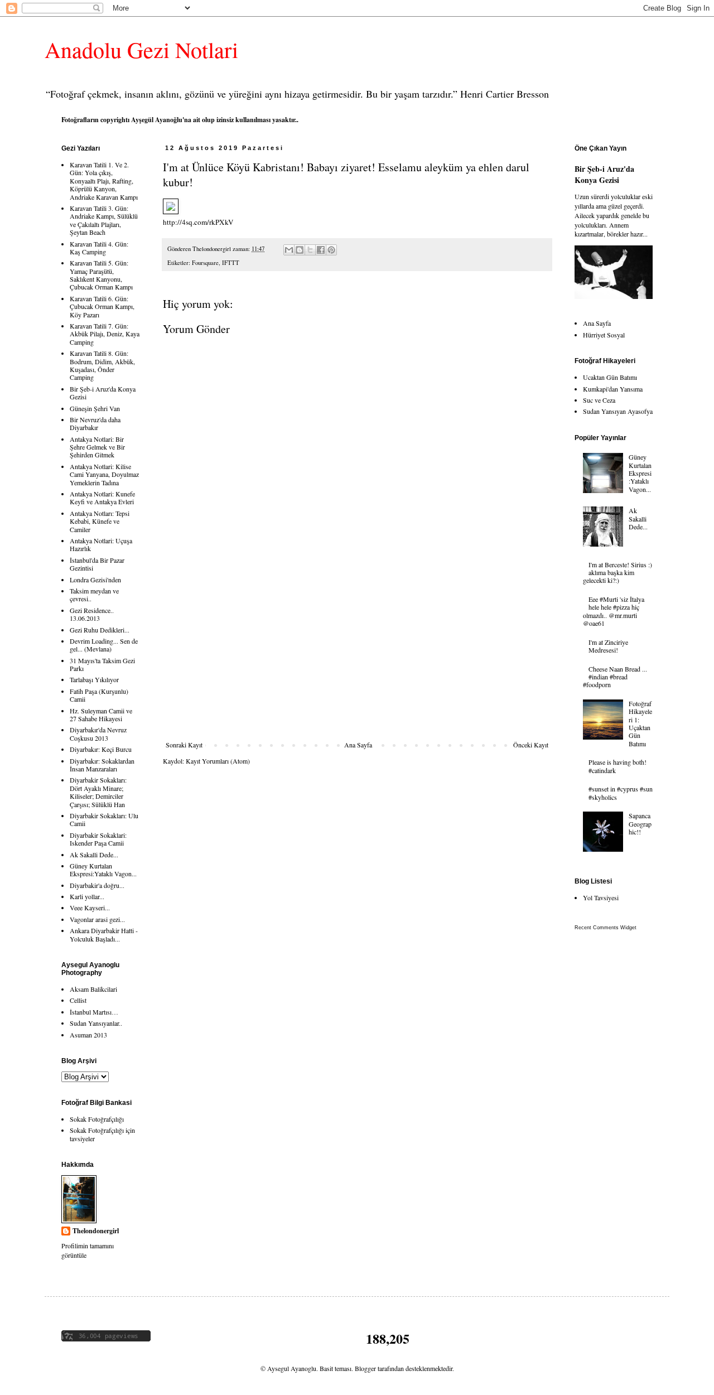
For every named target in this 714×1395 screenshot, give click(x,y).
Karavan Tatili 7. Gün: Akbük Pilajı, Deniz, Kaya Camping (104, 333)
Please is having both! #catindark (617, 765)
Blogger (365, 1368)
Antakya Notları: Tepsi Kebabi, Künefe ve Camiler (99, 521)
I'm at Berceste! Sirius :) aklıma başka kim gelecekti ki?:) (617, 572)
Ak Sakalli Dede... (94, 854)
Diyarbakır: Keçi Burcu (101, 749)
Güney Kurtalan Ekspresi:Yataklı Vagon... (103, 869)
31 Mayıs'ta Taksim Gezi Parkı (102, 664)
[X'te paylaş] (310, 249)
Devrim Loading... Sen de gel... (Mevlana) (104, 644)
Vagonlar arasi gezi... (97, 919)
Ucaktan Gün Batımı (610, 377)
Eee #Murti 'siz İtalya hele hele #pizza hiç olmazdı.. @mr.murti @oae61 (613, 611)
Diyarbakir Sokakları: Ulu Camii (104, 819)
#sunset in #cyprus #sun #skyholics (620, 792)
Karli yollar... (87, 896)
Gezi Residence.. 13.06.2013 (92, 614)
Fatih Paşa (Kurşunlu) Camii (99, 695)
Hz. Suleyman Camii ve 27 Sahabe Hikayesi (101, 714)
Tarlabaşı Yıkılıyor (94, 679)
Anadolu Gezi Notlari (141, 49)
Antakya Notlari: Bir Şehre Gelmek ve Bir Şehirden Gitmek (97, 447)
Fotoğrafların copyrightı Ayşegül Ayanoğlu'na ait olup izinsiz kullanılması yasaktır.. (179, 119)
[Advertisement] (357, 657)
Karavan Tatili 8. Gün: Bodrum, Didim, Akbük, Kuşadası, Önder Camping (102, 365)
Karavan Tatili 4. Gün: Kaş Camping (99, 247)
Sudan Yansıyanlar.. (96, 1023)
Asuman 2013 (88, 1034)
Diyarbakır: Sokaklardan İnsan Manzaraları (102, 764)
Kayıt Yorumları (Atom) (218, 760)
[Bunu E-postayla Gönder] (289, 249)
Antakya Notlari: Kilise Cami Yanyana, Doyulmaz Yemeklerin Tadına (104, 474)
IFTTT (230, 263)
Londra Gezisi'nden (95, 579)
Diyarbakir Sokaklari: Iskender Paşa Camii (98, 839)
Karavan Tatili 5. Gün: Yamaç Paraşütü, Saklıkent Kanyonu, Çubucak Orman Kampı (101, 274)
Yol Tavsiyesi (601, 897)
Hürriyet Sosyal (604, 334)
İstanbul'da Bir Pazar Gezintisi (97, 564)
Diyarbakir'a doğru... (97, 885)
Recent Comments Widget (605, 927)
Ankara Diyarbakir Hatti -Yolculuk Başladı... (104, 934)
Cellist (78, 1000)
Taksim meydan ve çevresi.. (94, 594)
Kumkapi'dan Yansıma (613, 388)
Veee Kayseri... (90, 907)
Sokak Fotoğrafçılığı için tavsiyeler (102, 1134)
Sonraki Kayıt (184, 744)
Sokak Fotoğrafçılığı (97, 1118)
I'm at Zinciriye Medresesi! (608, 646)
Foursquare (205, 263)
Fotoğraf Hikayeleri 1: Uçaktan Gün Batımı (640, 723)
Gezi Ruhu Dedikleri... (99, 629)
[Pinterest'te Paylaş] (331, 249)
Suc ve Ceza (599, 399)
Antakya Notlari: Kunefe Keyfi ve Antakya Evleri (102, 497)
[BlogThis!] (299, 249)
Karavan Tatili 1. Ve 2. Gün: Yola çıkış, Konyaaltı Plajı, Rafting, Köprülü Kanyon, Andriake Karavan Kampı (104, 180)
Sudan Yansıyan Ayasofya (618, 411)
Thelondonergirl (96, 1231)
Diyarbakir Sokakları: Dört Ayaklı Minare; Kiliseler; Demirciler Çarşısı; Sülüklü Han (98, 791)
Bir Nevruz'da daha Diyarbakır (95, 423)
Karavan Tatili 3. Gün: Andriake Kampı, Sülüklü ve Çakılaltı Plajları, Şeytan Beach (104, 220)
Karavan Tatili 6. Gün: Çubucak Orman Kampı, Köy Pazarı (102, 306)
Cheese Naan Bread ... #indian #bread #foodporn (615, 676)
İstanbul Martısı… (94, 1011)
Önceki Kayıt (530, 744)
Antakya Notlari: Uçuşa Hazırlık (101, 544)
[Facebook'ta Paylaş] (320, 249)
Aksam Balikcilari (93, 988)
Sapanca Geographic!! (640, 823)
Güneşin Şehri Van (95, 408)
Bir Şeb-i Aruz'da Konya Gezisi (103, 392)
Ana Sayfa (358, 744)
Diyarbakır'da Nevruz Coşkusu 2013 (98, 733)
